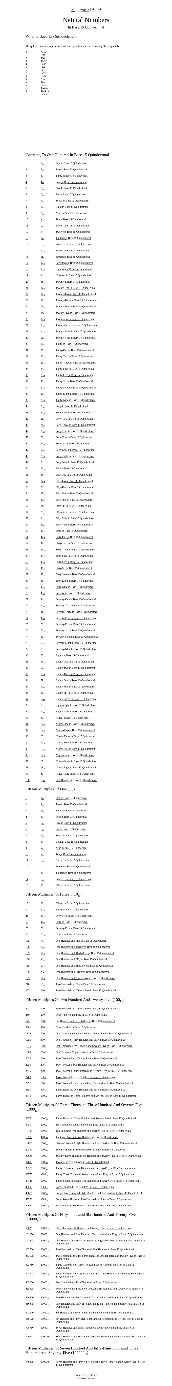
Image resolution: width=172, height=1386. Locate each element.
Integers (83, 9)
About (96, 9)
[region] (86, 122)
